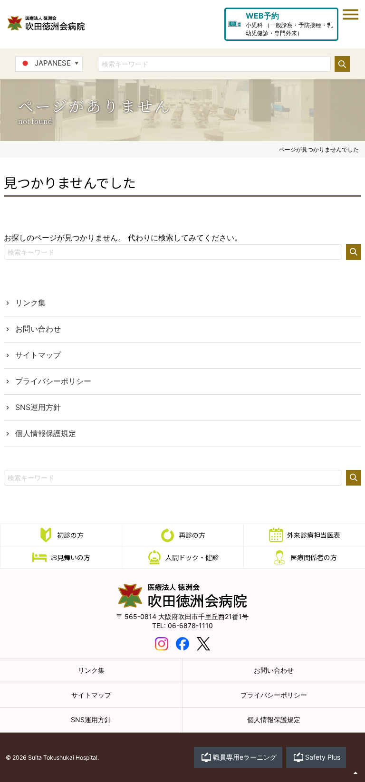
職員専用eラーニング (245, 757)
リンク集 (30, 302)
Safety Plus (322, 757)
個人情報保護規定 (45, 433)
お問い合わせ (38, 329)
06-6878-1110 (190, 625)
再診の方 (192, 535)
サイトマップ (38, 355)
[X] (203, 643)
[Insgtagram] (161, 643)
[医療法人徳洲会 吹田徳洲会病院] (182, 605)
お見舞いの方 (70, 557)
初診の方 (70, 535)
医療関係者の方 (313, 557)
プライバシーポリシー (53, 381)
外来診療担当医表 (313, 535)
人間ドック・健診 (192, 557)
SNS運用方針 (38, 407)
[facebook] (182, 643)
